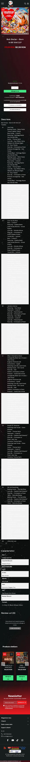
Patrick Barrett (18, 312)
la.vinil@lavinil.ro (7, 736)
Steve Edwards (18, 331)
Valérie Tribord (16, 131)
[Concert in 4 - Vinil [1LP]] (8, 658)
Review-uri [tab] (8, 613)
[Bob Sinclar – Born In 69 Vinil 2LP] (15, 20)
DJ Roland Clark (19, 190)
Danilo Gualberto (20, 408)
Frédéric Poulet (15, 234)
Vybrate (20, 188)
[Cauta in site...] (25, 4)
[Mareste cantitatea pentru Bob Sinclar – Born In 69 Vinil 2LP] (17, 87)
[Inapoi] (2, 36)
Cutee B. (17, 194)
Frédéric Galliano (16, 273)
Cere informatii (15, 109)
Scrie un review (15, 628)
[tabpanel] (15, 20)
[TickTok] (17, 740)
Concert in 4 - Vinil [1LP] (8, 666)
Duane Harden (18, 265)
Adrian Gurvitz (24, 472)
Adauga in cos (15, 91)
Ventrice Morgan (22, 269)
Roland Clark (15, 202)
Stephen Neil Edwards (20, 435)
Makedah (17, 257)
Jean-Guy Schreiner (12, 440)
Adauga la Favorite (16, 105)
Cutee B (18, 133)
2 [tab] (16, 32)
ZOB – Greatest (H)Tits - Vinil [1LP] (22, 666)
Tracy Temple (14, 145)
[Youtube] (12, 740)
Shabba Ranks (18, 225)
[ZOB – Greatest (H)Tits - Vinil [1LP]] (22, 658)
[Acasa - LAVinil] (10, 4)
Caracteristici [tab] (7, 551)
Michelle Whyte (18, 230)
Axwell (18, 364)
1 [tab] (14, 32)
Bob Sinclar (11, 360)
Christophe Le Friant (20, 147)
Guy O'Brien (17, 141)
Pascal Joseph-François (16, 268)
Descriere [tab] (5, 119)
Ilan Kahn (14, 522)
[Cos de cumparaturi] (28, 4)
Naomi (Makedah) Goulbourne (17, 266)
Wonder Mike (14, 137)
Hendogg (17, 135)
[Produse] (2, 4)
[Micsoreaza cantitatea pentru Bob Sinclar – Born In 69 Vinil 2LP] (12, 87)
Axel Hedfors (11, 371)
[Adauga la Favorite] (11, 654)
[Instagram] (22, 740)
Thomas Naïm (16, 139)
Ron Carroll (21, 368)
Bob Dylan (23, 406)
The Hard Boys (22, 327)
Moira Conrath (22, 508)
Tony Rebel (17, 308)
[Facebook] (7, 740)
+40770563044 (7, 734)
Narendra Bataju (17, 495)
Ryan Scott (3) (12, 404)
